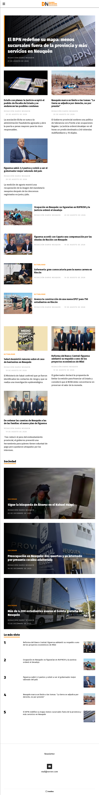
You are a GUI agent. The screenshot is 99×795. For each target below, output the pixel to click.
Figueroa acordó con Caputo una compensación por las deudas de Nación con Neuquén (63, 238)
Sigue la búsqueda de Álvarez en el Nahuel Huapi (41, 504)
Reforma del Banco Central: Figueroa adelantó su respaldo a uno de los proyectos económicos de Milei (70, 359)
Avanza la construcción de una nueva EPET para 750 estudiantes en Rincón (61, 301)
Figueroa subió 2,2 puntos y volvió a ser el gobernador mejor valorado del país (25, 169)
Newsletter (49, 754)
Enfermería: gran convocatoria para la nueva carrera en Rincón (63, 271)
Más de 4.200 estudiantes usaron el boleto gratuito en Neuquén (45, 613)
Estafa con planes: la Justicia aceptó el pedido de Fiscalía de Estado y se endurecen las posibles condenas (24, 103)
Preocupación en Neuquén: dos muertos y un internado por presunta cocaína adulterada (45, 558)
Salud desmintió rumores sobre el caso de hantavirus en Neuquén (24, 361)
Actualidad (40, 265)
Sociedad (10, 461)
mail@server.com (49, 771)
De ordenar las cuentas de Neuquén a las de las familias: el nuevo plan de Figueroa (25, 422)
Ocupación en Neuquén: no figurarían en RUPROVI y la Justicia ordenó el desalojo (62, 209)
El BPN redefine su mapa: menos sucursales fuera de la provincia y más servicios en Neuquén (47, 45)
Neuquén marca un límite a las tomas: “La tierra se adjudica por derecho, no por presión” (73, 103)
